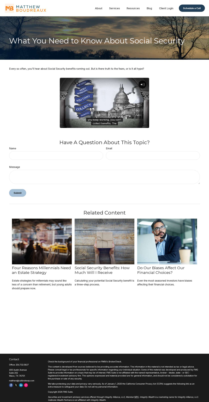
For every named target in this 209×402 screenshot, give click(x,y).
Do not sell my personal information (101, 387)
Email (109, 148)
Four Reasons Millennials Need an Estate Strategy (41, 270)
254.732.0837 (22, 365)
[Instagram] (26, 385)
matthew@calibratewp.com (21, 380)
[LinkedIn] (21, 385)
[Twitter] (16, 385)
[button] (99, 8)
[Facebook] (11, 385)
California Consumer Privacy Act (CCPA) (145, 384)
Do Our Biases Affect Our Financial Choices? (161, 270)
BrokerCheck (115, 361)
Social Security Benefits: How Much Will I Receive (102, 270)
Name (12, 148)
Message (14, 166)
